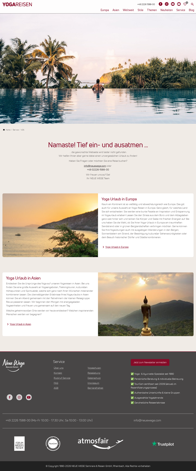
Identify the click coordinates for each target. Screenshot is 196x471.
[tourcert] (53, 443)
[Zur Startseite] (17, 9)
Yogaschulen (94, 368)
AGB (56, 388)
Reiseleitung (94, 373)
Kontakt (58, 373)
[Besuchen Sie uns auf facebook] (10, 397)
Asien (116, 10)
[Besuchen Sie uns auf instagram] (19, 397)
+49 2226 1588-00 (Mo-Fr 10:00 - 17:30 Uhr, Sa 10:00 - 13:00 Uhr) (49, 420)
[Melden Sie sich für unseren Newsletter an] (179, 4)
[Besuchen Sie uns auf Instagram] (166, 4)
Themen (152, 10)
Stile (140, 10)
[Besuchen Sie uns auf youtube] (29, 397)
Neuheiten (166, 10)
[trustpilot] (162, 443)
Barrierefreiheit (95, 388)
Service (180, 10)
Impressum (93, 383)
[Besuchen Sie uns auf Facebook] (160, 4)
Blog (191, 10)
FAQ (56, 383)
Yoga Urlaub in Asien (20, 324)
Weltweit (128, 10)
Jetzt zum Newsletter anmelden (150, 362)
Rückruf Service (62, 378)
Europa (105, 10)
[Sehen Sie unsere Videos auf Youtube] (173, 4)
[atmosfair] (100, 443)
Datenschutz (94, 378)
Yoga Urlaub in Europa (116, 247)
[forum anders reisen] (19, 443)
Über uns (58, 368)
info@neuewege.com (95, 166)
